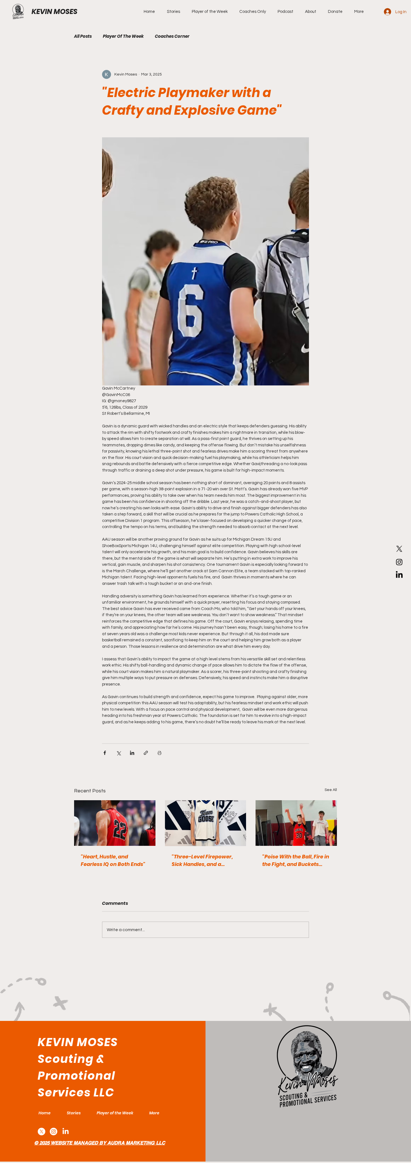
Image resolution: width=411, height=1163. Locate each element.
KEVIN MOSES (54, 12)
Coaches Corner (172, 36)
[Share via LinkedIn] (132, 752)
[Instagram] (399, 562)
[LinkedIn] (399, 575)
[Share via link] (145, 752)
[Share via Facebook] (104, 752)
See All (331, 790)
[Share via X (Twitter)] (118, 752)
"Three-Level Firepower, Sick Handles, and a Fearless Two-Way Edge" (203, 860)
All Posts (83, 36)
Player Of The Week (123, 36)
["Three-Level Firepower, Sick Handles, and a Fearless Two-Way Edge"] (205, 823)
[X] (399, 549)
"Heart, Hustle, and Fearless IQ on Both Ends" (113, 860)
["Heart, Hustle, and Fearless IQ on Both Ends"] (114, 823)
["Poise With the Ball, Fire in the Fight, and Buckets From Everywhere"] (296, 823)
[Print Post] (159, 752)
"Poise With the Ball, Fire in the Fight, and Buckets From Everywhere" (295, 860)
